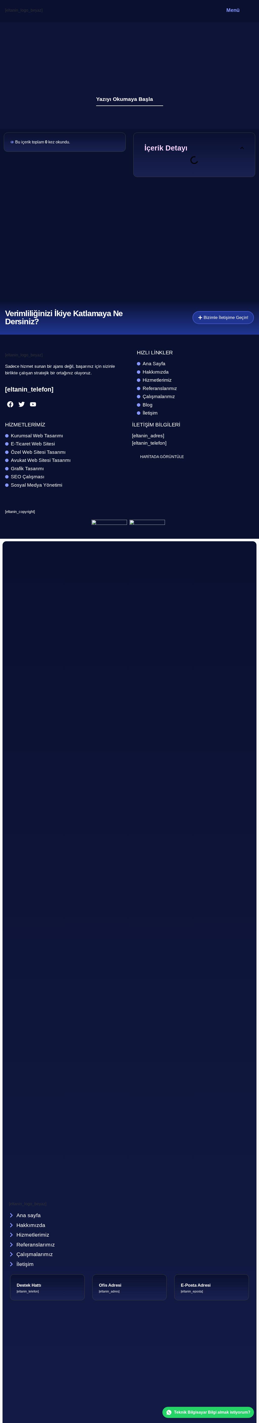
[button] (242, 148)
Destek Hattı (29, 1285)
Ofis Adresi (110, 1285)
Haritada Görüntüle (162, 457)
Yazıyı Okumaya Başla (124, 99)
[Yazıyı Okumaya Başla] (160, 99)
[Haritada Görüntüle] (135, 456)
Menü (233, 10)
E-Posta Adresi (196, 1285)
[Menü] (248, 10)
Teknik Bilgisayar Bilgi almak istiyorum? (212, 1412)
